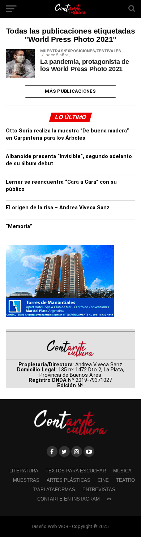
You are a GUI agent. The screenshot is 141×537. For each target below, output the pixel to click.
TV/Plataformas (54, 489)
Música (122, 470)
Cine (103, 480)
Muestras (26, 480)
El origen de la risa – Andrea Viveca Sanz (58, 208)
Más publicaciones (70, 91)
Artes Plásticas (68, 480)
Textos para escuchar (76, 470)
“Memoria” (19, 226)
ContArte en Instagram (68, 499)
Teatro (125, 480)
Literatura (23, 470)
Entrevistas (98, 489)
